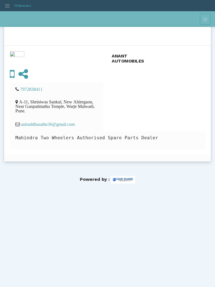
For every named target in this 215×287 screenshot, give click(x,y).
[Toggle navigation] (7, 5)
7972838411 (31, 89)
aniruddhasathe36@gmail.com (48, 124)
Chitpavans (22, 6)
